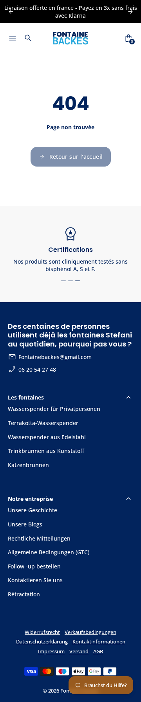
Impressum (51, 651)
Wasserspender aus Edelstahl (47, 437)
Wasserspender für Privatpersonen (54, 408)
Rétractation (24, 594)
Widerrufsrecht (42, 632)
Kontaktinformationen (98, 641)
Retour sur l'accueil (76, 156)
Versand (79, 651)
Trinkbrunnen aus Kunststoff (46, 451)
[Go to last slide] (11, 11)
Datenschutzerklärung (42, 641)
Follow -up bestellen (34, 566)
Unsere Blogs (25, 524)
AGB (98, 651)
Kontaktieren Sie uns (35, 580)
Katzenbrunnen (28, 465)
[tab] (63, 280)
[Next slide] (130, 11)
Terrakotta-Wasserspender (43, 423)
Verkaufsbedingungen (90, 632)
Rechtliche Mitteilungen (39, 538)
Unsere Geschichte (32, 510)
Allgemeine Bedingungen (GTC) (48, 552)
